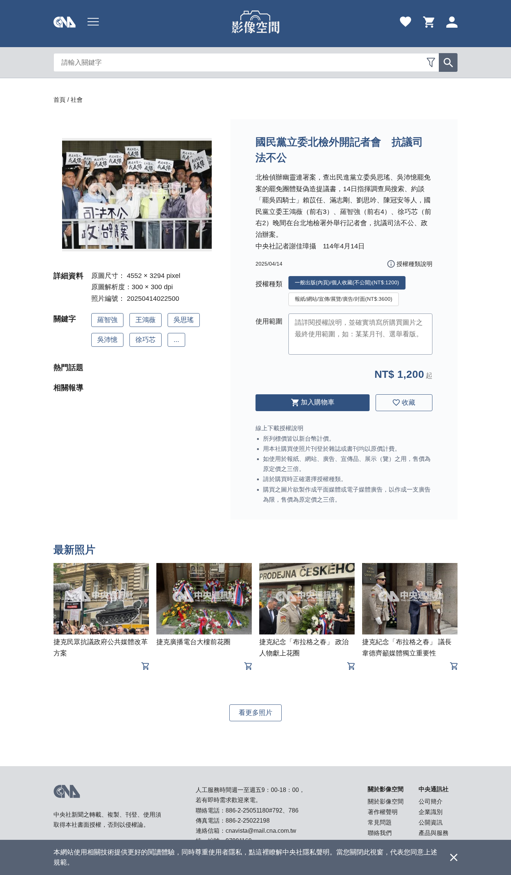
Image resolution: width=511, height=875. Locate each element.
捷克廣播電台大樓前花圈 (193, 642)
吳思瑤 (184, 320)
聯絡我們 (380, 833)
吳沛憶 (107, 339)
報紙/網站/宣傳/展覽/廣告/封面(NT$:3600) (343, 299)
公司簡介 (431, 801)
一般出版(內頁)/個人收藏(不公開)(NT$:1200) (347, 282)
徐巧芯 (145, 339)
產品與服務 (434, 833)
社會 (77, 100)
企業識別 (431, 812)
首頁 (59, 100)
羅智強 (107, 320)
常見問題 (380, 822)
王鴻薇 (145, 320)
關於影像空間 (386, 801)
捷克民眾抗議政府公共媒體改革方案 (100, 647)
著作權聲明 (383, 812)
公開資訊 (431, 822)
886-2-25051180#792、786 (262, 810)
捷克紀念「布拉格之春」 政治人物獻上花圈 (304, 647)
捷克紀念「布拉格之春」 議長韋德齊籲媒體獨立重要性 (407, 647)
